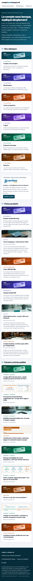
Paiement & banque (9, 145)
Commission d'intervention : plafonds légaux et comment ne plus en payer (16, 439)
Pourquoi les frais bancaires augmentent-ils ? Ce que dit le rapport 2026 (15, 398)
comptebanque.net (11, 2)
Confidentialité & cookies (8, 559)
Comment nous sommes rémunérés (11, 555)
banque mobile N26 (9, 293)
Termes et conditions (22, 559)
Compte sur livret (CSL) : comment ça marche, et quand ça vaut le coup (15, 516)
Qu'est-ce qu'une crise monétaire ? (15, 497)
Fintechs (6, 165)
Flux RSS (4, 562)
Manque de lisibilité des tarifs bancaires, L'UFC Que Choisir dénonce (16, 459)
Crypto (5, 125)
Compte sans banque (8, 6)
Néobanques (19, 6)
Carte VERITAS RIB (9, 269)
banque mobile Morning (11, 218)
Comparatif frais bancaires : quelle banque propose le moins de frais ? (15, 378)
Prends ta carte (8, 196)
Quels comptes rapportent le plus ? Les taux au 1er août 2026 (16, 478)
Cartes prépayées (9, 105)
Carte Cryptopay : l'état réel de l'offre (15, 242)
